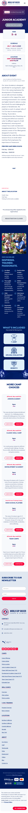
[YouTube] (6, 649)
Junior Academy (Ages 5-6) (9, 667)
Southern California (7, 723)
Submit (14, 598)
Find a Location (6, 664)
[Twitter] (17, 649)
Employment (5, 754)
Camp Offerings (6, 658)
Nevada (4, 729)
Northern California (7, 720)
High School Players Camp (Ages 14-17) (12, 676)
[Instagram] (3, 649)
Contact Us (5, 763)
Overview (4, 692)
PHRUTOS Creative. (17, 775)
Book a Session (5, 710)
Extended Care (6, 682)
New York (4, 732)
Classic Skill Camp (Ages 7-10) (9, 670)
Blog (3, 760)
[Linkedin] (11, 649)
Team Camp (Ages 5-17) (8, 679)
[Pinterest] (14, 649)
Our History (5, 742)
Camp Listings (5, 661)
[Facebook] (8, 649)
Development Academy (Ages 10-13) (11, 673)
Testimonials (5, 748)
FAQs (3, 751)
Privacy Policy (8, 802)
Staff (3, 745)
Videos (3, 757)
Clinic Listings (5, 695)
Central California (6, 726)
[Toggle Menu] (24, 3)
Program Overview (7, 707)
